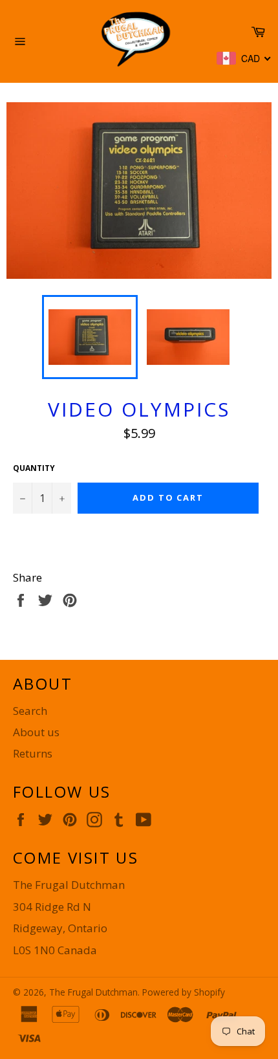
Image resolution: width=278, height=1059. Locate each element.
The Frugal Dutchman (93, 992)
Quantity (34, 468)
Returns (32, 753)
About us (36, 732)
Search (30, 710)
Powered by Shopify (183, 992)
